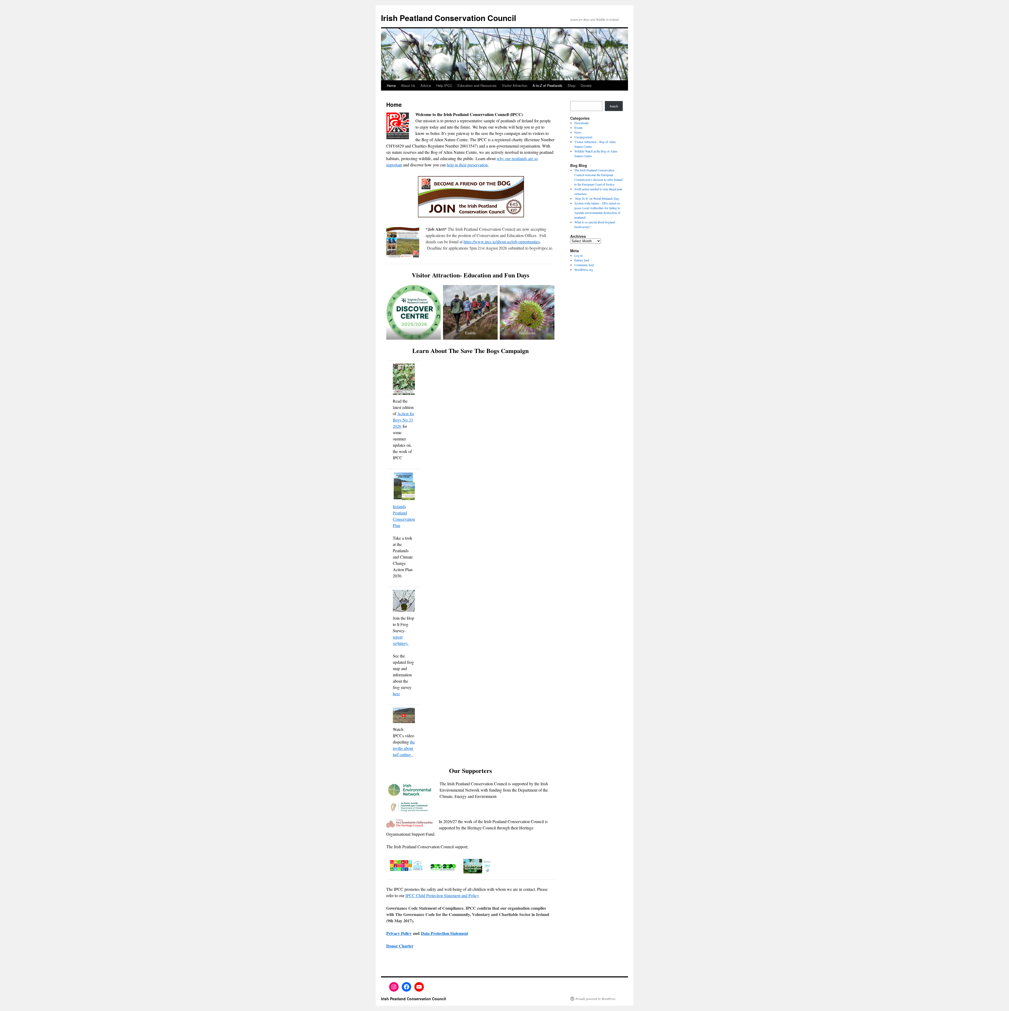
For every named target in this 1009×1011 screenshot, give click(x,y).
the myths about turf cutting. (404, 748)
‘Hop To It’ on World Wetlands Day (596, 198)
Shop (571, 85)
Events (578, 127)
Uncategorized (583, 137)
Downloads (581, 123)
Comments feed (584, 265)
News (578, 132)
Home (391, 85)
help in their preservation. (468, 164)
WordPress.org (583, 269)
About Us (408, 85)
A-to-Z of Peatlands (547, 85)
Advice (425, 85)
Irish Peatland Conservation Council (448, 17)
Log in (578, 255)
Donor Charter (399, 946)
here (396, 693)
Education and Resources (477, 85)
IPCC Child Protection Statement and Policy (442, 895)
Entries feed (581, 260)
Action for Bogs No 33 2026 (403, 420)
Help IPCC (444, 85)
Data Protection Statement (444, 933)
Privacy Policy (398, 933)
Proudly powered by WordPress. (595, 999)
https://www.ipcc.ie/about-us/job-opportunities (502, 241)
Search (614, 106)
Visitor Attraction (514, 85)
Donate (586, 85)
